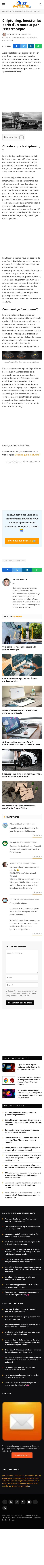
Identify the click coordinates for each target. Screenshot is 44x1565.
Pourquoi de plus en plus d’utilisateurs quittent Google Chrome (20, 1113)
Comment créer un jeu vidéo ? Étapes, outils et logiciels (19, 679)
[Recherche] (40, 4)
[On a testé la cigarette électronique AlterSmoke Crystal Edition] (22, 791)
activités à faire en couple (12, 1481)
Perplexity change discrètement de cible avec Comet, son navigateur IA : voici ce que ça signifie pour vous (23, 1157)
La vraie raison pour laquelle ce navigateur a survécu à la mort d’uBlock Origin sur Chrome (28, 1080)
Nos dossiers (7, 1475)
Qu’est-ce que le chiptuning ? (27, 455)
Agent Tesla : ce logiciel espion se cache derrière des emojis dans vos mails (28, 1067)
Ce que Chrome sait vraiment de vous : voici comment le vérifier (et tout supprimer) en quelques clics (22, 1195)
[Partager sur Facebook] (16, 46)
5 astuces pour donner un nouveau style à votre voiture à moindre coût (22, 775)
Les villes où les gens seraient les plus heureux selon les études (20, 1278)
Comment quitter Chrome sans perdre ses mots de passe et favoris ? (22, 1131)
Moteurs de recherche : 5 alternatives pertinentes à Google (19, 711)
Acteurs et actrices (32, 1478)
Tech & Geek (17, 11)
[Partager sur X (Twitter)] (23, 46)
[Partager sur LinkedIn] (31, 46)
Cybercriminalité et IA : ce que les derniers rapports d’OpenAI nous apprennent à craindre (22, 1140)
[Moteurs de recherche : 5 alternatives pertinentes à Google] (22, 696)
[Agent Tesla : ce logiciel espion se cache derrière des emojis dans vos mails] (8, 1067)
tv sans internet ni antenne (22, 1483)
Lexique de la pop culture (24, 1475)
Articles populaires (8, 1518)
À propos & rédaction (31, 1515)
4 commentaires (19, 38)
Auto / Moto (8, 561)
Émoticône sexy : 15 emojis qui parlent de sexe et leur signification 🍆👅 (21, 1293)
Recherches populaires (24, 1518)
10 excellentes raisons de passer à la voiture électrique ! (19, 648)
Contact (11, 1520)
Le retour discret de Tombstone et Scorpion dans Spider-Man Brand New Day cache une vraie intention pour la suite (22, 1251)
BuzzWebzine (6, 11)
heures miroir (22, 1486)
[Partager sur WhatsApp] (38, 46)
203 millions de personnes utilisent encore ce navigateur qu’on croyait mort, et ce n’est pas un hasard (29, 1094)
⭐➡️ (22, 541)
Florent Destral (15, 34)
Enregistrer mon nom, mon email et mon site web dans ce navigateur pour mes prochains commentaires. (21, 993)
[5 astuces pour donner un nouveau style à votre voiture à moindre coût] (22, 760)
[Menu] (3, 4)
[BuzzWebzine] (22, 4)
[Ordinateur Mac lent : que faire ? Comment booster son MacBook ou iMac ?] (22, 728)
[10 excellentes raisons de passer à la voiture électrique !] (22, 633)
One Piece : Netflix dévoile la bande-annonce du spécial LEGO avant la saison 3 (23, 1260)
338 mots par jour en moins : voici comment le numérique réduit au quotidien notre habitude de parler (23, 1175)
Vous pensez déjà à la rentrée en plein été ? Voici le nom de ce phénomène (22, 1235)
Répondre (36, 835)
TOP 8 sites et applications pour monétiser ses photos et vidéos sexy (22, 1286)
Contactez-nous (22, 1455)
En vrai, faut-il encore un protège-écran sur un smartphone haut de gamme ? (22, 1148)
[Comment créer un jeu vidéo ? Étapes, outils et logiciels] (22, 665)
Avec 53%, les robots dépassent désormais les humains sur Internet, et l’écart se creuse (23, 1166)
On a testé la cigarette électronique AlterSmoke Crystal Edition (18, 806)
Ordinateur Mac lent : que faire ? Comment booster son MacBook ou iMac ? (22, 743)
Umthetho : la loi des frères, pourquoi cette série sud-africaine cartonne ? (22, 1243)
